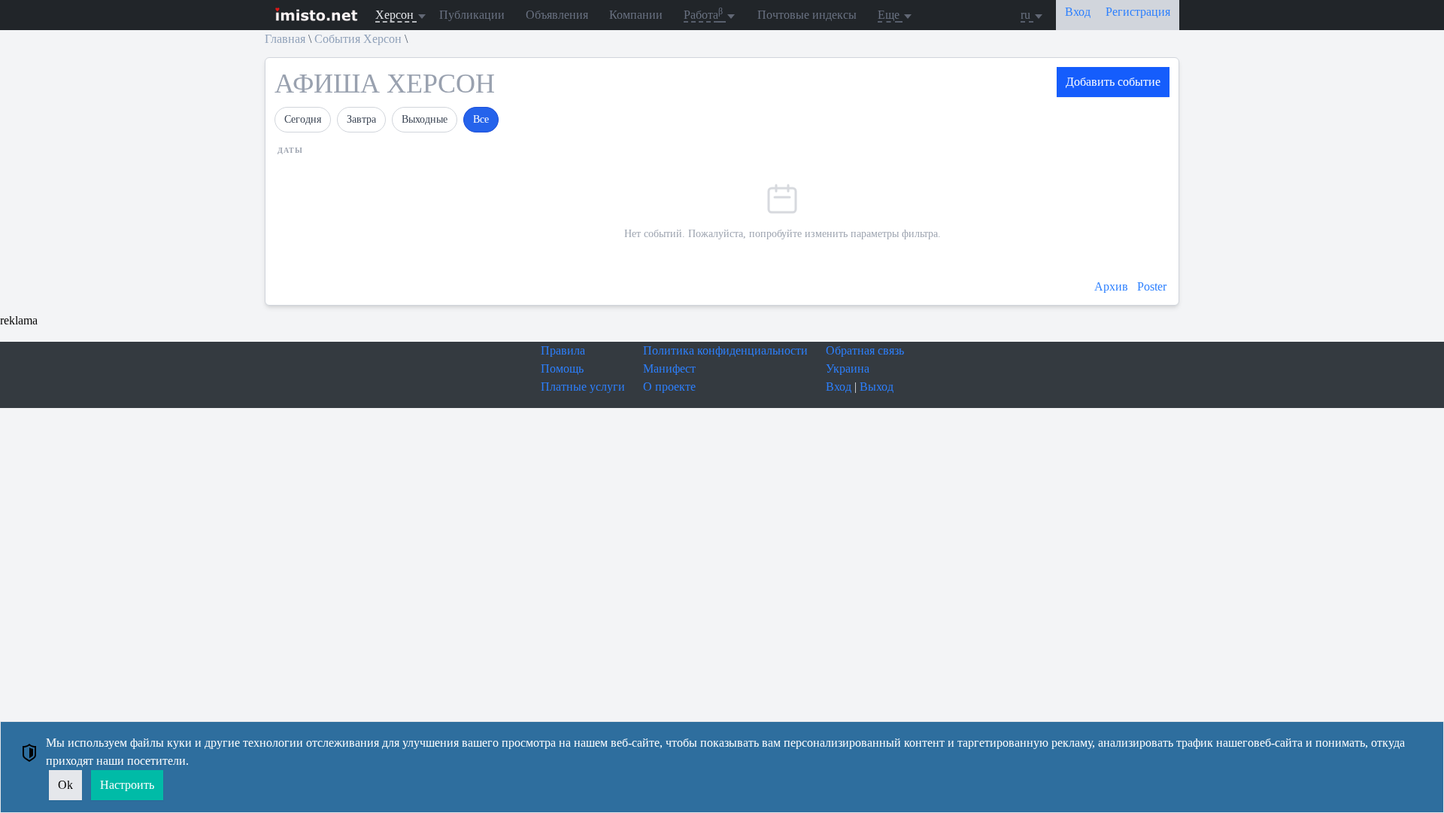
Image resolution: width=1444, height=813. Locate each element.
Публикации (472, 14)
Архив (1112, 286)
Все (481, 119)
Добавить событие (1113, 81)
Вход (838, 386)
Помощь (562, 368)
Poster (1151, 286)
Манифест (669, 368)
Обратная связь (865, 350)
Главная (285, 38)
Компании (636, 14)
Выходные (424, 119)
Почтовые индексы (807, 14)
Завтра (361, 119)
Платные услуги (583, 386)
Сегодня (302, 119)
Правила (563, 350)
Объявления (557, 14)
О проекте (669, 386)
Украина (847, 368)
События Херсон (358, 38)
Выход (876, 386)
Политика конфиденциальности (725, 350)
